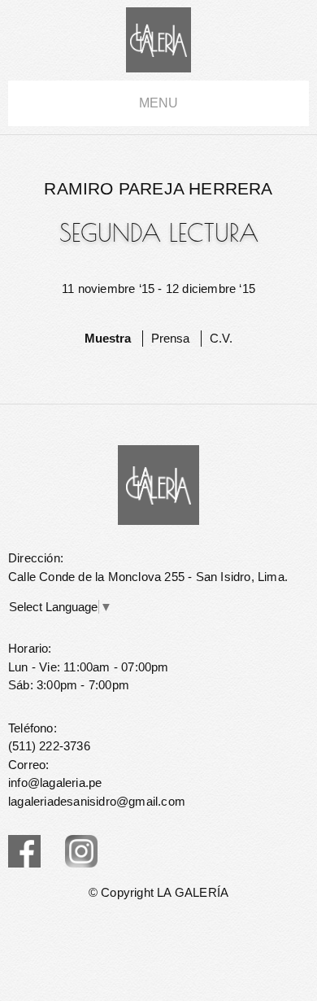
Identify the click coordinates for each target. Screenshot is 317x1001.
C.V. (221, 338)
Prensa (170, 338)
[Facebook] (24, 851)
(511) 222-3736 (49, 746)
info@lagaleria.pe (55, 782)
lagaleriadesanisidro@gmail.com (96, 801)
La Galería (158, 39)
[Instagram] (81, 851)
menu (158, 103)
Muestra (108, 338)
